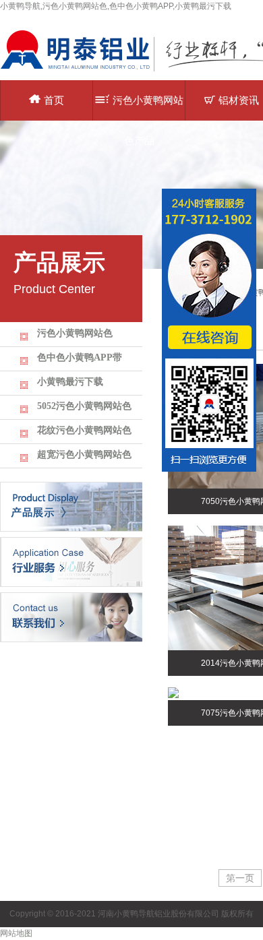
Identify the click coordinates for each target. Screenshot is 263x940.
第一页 (240, 878)
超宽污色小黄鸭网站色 (84, 454)
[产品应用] (71, 561)
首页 (54, 100)
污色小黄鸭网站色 (75, 333)
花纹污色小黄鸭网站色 (84, 430)
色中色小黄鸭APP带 (79, 357)
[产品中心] (71, 506)
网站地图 (16, 933)
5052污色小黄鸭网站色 (84, 406)
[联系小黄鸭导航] (71, 616)
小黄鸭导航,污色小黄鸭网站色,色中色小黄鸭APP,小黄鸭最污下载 (115, 6)
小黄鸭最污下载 (70, 382)
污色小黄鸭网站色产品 (148, 107)
